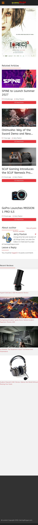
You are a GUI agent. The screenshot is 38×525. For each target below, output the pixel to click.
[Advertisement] (19, 408)
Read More (20, 102)
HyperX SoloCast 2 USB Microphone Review (14, 293)
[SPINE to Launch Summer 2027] (19, 79)
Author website (18, 231)
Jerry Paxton (20, 99)
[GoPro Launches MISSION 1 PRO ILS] (19, 196)
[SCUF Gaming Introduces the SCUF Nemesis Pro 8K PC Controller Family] (19, 157)
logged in (15, 253)
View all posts (31, 228)
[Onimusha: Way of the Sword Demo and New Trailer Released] (19, 118)
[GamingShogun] (19, 2)
